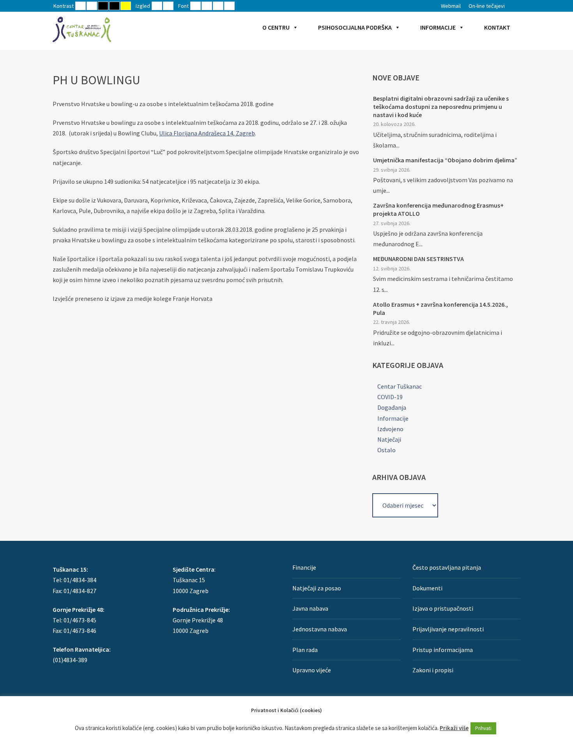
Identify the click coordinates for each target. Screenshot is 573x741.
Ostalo (386, 450)
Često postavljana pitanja (446, 567)
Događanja (391, 407)
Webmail (451, 5)
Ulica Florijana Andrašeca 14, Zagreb (207, 133)
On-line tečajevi (487, 5)
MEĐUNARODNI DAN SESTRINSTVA (418, 259)
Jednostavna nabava (319, 629)
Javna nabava (310, 608)
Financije (304, 567)
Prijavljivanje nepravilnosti (448, 629)
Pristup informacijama (442, 650)
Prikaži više (454, 728)
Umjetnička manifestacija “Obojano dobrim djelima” (445, 160)
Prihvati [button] (483, 728)
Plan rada (305, 650)
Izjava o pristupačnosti (442, 608)
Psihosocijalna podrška (355, 27)
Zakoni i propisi (432, 670)
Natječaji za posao (316, 588)
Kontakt (497, 27)
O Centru (276, 27)
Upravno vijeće (311, 670)
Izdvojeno (390, 429)
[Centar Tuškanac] (82, 29)
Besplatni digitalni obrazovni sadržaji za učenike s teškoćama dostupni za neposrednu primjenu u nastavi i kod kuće (441, 106)
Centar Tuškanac (399, 386)
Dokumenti (427, 588)
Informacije (438, 27)
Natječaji (389, 439)
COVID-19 (390, 397)
